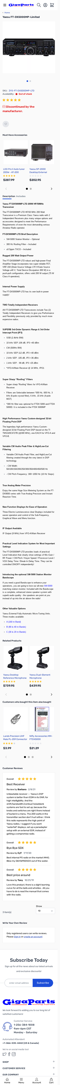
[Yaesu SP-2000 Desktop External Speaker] (41, 152)
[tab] (9, 197)
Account (36, 1082)
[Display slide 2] (31, 189)
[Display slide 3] (33, 757)
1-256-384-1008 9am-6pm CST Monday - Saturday (25, 1028)
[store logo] (22, 5)
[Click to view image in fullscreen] (29, 47)
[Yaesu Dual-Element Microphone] (41, 658)
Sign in (17, 936)
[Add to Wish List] (6, 124)
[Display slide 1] (27, 189)
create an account (33, 936)
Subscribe (43, 982)
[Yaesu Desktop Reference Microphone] (15, 658)
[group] (12, 100)
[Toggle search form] (38, 5)
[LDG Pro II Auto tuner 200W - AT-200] (15, 152)
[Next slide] (51, 188)
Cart (51, 1082)
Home (7, 1082)
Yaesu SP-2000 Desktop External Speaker (38, 172)
